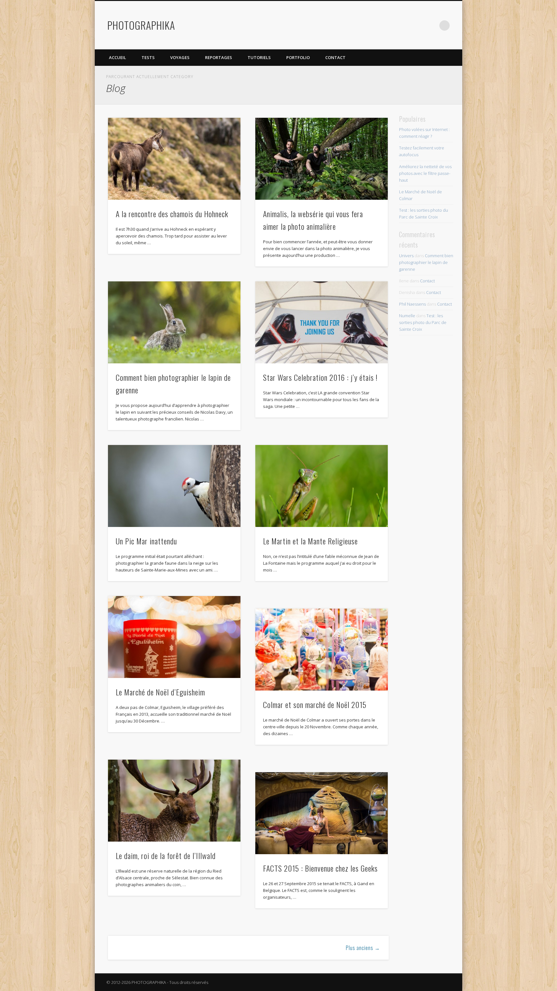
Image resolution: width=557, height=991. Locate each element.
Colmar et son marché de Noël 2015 (314, 704)
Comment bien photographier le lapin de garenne (426, 262)
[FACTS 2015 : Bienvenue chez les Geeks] (321, 813)
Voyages (180, 57)
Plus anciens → (363, 948)
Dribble (431, 25)
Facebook (391, 25)
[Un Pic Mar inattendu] (174, 486)
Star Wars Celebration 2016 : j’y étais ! (320, 377)
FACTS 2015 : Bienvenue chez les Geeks (320, 868)
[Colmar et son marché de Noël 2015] (321, 650)
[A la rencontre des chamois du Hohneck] (174, 159)
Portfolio (298, 57)
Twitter (405, 25)
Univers (406, 255)
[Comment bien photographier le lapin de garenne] (174, 322)
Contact (335, 57)
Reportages (218, 57)
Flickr (418, 25)
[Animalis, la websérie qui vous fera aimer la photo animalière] (321, 159)
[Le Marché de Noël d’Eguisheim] (174, 637)
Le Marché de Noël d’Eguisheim (160, 692)
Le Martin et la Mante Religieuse (310, 541)
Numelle (407, 316)
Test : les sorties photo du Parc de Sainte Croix (422, 322)
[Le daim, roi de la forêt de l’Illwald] (174, 801)
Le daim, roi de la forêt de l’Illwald (166, 855)
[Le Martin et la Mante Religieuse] (321, 486)
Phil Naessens (412, 304)
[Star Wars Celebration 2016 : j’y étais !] (321, 322)
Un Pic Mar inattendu (146, 541)
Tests (148, 57)
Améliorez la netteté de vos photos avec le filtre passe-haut (425, 173)
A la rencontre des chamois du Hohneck (172, 213)
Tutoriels (259, 57)
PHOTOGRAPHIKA (141, 25)
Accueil (117, 57)
